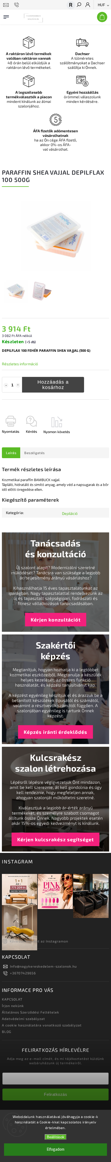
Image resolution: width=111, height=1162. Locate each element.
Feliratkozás (55, 1094)
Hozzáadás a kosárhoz (53, 384)
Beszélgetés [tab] (34, 453)
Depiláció (70, 513)
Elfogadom (55, 1149)
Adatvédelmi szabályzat (23, 1018)
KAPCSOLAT (12, 999)
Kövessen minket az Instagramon (39, 941)
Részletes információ (20, 364)
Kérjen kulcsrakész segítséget (55, 839)
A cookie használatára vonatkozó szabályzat (42, 1025)
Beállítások (55, 1137)
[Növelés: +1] (18, 385)
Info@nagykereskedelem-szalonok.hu (43, 966)
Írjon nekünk (13, 1006)
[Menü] (6, 16)
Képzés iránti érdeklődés (55, 732)
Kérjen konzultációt (56, 620)
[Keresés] (79, 5)
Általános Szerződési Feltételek (30, 1012)
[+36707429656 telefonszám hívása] (17, 5)
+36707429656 (23, 973)
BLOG (6, 1031)
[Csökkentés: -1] (6, 385)
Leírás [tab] (11, 453)
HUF (101, 5)
